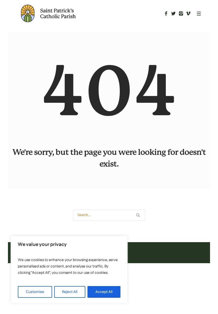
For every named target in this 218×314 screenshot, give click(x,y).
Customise (35, 292)
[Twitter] (173, 13)
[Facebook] (166, 13)
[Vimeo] (188, 13)
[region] (69, 269)
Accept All (103, 292)
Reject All (69, 292)
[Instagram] (180, 13)
